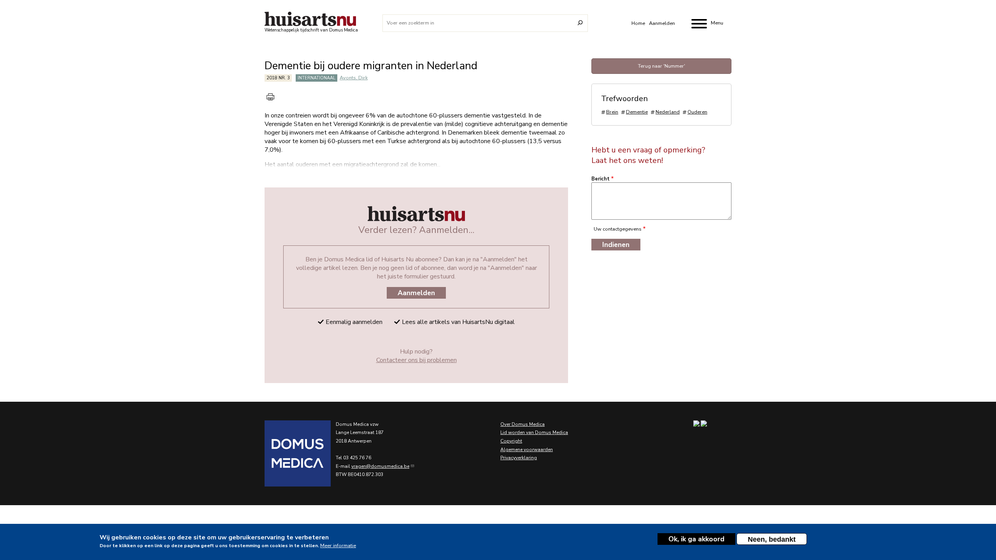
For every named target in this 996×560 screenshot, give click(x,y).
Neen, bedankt (772, 539)
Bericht (600, 178)
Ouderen (697, 112)
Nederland (668, 112)
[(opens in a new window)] (288, 453)
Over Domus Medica (522, 424)
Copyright (511, 441)
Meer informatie (338, 545)
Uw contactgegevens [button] (618, 229)
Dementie (637, 112)
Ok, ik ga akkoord (696, 539)
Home (638, 23)
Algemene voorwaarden (526, 449)
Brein (612, 112)
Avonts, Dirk (354, 77)
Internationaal (316, 78)
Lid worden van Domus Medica (534, 432)
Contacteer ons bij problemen (416, 360)
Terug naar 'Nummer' (661, 66)
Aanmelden (662, 23)
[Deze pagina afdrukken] (270, 97)
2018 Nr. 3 (278, 78)
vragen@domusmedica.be (380, 466)
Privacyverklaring (518, 458)
